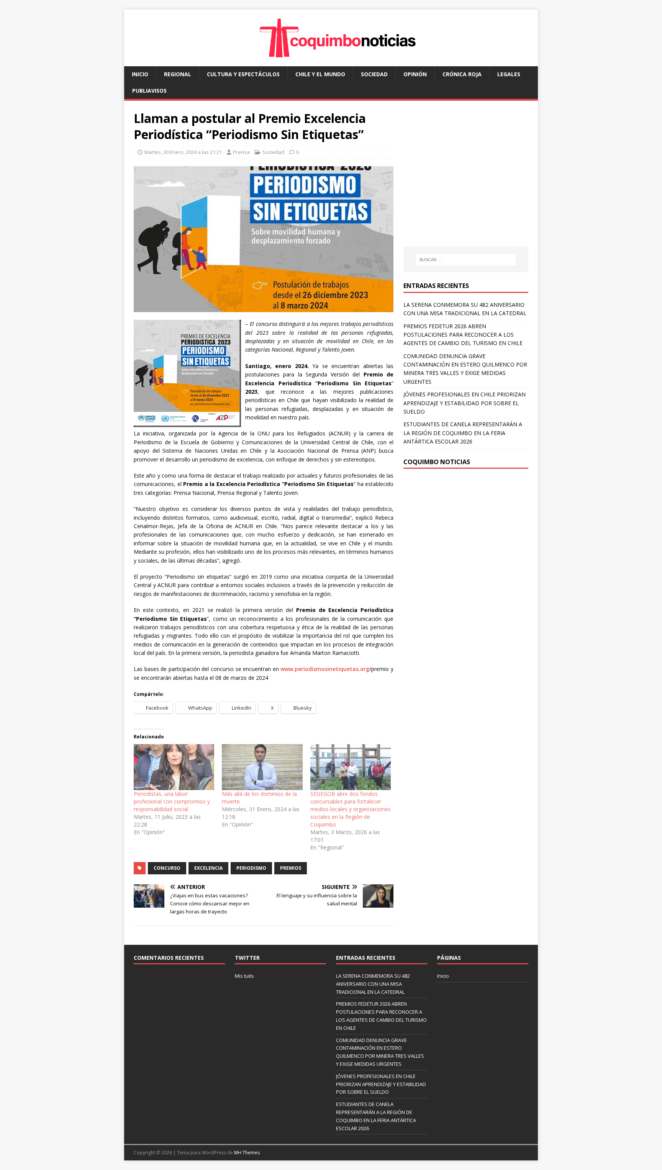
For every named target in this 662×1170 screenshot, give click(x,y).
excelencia (208, 868)
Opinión (415, 74)
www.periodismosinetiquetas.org (324, 669)
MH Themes (247, 1152)
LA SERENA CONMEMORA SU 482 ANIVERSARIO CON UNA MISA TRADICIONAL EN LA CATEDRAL (373, 983)
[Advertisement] (467, 181)
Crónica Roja (462, 74)
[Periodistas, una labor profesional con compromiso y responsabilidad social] (174, 767)
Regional (177, 74)
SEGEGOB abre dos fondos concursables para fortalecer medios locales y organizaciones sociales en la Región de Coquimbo (350, 809)
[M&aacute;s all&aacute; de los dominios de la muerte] (262, 767)
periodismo (251, 868)
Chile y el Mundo (320, 74)
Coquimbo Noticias (436, 462)
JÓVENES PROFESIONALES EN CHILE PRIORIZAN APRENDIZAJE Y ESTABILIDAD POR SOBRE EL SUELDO (464, 403)
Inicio (140, 74)
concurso (167, 868)
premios (290, 868)
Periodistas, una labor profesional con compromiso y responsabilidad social (172, 801)
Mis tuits (244, 975)
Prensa (241, 152)
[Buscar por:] (466, 259)
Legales (508, 74)
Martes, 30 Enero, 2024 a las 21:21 (183, 152)
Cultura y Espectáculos (243, 74)
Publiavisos (149, 90)
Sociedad (374, 74)
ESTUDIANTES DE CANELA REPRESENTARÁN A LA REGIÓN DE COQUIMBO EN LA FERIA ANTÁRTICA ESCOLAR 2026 (462, 433)
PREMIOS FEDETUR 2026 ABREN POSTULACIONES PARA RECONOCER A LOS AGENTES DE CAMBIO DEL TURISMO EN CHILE (463, 334)
